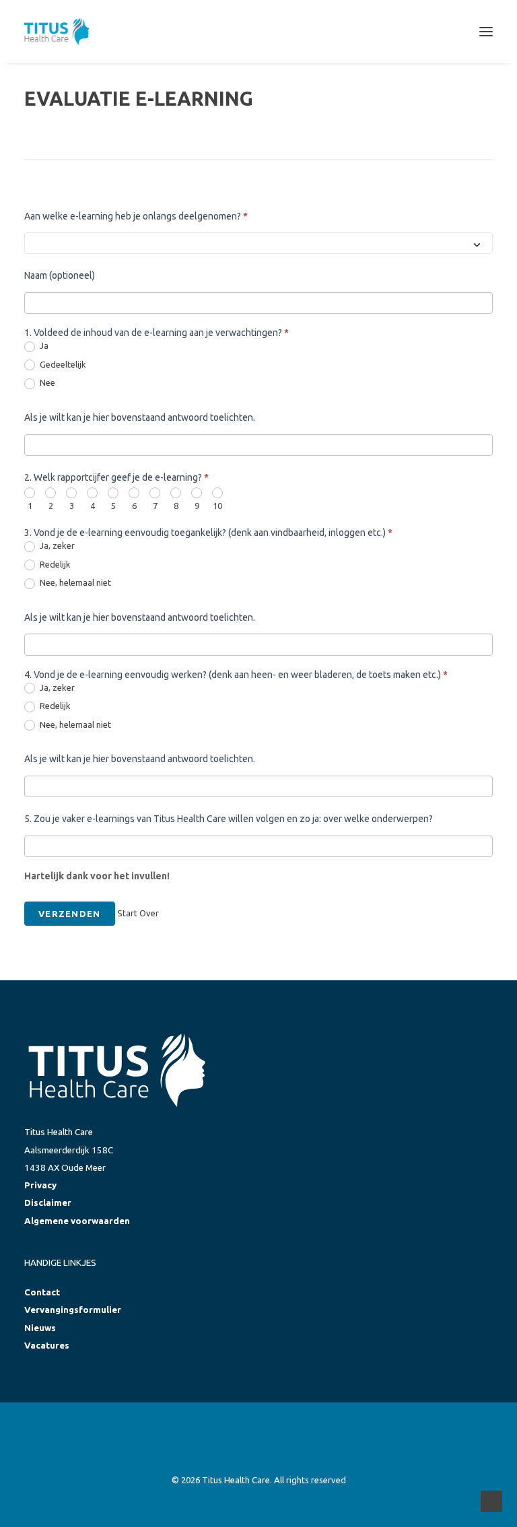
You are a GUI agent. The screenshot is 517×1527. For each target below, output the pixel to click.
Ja (43, 345)
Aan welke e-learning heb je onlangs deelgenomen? (136, 216)
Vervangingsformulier (72, 1310)
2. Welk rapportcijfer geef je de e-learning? (116, 477)
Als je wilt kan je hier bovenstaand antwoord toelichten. (139, 417)
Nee (46, 382)
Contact (42, 1292)
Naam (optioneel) (59, 275)
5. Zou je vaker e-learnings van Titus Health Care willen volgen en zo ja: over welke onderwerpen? (228, 818)
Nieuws (40, 1328)
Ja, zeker (56, 545)
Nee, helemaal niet (74, 582)
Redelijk (54, 564)
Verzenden (69, 913)
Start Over (138, 913)
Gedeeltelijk (62, 364)
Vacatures (46, 1346)
